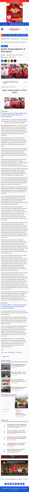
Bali (2, 46)
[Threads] (11, 484)
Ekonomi (18, 35)
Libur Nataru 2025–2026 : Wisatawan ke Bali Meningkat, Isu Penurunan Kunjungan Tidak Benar (16, 445)
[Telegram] (21, 484)
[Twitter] (16, 484)
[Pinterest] (23, 484)
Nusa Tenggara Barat (16, 427)
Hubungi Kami (15, 479)
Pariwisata (11, 433)
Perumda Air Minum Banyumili (17, 24)
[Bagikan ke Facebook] (2, 61)
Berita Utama (12, 35)
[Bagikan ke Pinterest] (12, 61)
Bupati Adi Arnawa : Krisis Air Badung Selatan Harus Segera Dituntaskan (18, 373)
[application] (14, 468)
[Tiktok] (18, 484)
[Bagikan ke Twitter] (5, 61)
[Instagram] (8, 484)
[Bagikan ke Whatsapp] (8, 61)
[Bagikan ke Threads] (15, 61)
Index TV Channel (24, 479)
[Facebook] (5, 484)
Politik (15, 433)
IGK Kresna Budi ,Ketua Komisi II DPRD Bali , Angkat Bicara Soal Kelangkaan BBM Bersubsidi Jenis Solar (16, 438)
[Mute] (24, 474)
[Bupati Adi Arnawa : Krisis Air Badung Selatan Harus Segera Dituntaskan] (6, 374)
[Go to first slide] (27, 395)
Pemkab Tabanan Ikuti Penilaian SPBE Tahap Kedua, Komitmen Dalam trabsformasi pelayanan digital (14, 115)
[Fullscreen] (26, 474)
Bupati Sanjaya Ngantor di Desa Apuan (13, 352)
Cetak (12, 57)
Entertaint (24, 35)
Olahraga (18, 411)
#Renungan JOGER (15, 38)
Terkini (5, 46)
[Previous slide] (25, 395)
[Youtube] (13, 484)
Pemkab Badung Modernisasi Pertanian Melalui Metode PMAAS (18, 366)
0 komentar (5, 57)
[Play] (2, 474)
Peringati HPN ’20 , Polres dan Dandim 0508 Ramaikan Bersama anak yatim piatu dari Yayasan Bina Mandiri (14, 306)
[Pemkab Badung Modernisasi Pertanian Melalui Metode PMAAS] (6, 366)
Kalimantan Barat (19, 410)
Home (5, 35)
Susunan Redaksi (6, 479)
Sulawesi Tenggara (11, 452)
